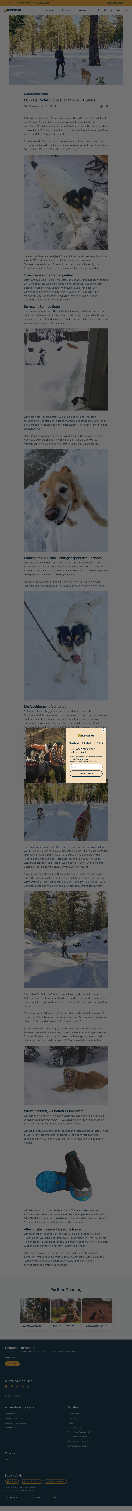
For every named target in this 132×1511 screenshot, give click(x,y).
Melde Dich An (86, 773)
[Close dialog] (103, 730)
